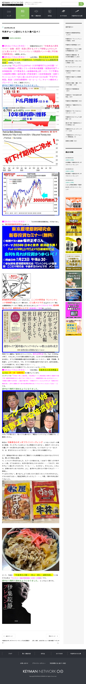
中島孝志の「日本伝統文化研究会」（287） (73, 96)
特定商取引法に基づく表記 (58, 663)
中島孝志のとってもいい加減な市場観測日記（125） (73, 50)
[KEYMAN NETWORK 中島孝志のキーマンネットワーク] (12, 2)
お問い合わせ (24, 663)
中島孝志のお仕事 (77, 16)
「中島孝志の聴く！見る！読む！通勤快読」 (33, 574)
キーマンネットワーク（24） (74, 67)
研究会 (50, 16)
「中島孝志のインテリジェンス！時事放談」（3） (73, 136)
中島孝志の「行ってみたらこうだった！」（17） (73, 112)
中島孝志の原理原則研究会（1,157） (73, 33)
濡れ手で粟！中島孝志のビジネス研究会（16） (73, 124)
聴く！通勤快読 (36, 16)
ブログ (23, 16)
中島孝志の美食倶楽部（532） (74, 101)
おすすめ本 (63, 16)
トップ (9, 16)
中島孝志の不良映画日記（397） (72, 90)
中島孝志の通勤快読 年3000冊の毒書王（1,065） (73, 56)
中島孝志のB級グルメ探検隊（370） (73, 78)
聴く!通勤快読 (26, 653)
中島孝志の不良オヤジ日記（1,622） (73, 72)
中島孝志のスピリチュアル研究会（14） (73, 118)
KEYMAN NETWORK (43, 671)
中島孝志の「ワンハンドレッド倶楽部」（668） (73, 39)
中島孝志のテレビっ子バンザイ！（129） (74, 130)
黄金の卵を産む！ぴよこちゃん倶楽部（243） (73, 61)
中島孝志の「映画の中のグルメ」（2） (73, 106)
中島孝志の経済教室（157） (73, 45)
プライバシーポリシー (39, 663)
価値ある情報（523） (72, 141)
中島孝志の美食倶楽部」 (15, 38)
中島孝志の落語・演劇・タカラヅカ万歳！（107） (73, 84)
